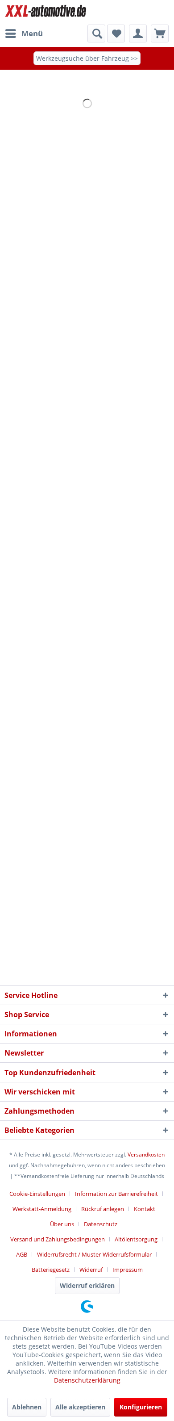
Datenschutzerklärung (87, 1380)
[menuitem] (23, 33)
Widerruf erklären (87, 1285)
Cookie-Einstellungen (37, 1194)
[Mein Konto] (138, 33)
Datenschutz (100, 1224)
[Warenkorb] (160, 33)
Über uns (62, 1224)
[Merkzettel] (116, 33)
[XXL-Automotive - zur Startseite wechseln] (45, 12)
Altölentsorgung (136, 1239)
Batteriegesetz (51, 1270)
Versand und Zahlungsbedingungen (57, 1239)
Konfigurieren (141, 1407)
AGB (21, 1254)
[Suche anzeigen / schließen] (96, 33)
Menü (32, 33)
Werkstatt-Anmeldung (41, 1209)
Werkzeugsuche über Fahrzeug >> (87, 58)
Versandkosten (146, 1154)
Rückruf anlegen (102, 1209)
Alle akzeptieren (80, 1407)
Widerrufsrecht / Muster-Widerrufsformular (94, 1254)
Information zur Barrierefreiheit (116, 1194)
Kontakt (144, 1209)
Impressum (127, 1270)
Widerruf (91, 1270)
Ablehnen (26, 1407)
